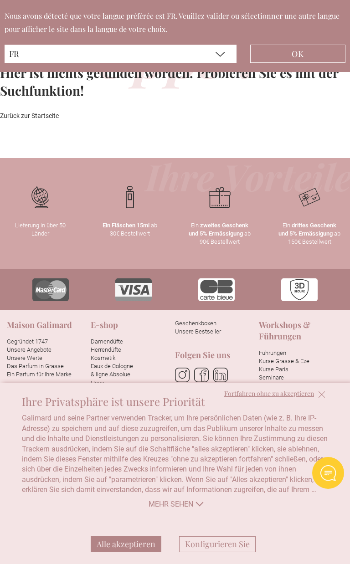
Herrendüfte (106, 349)
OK (298, 53)
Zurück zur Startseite (29, 115)
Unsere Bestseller (198, 331)
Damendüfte (107, 341)
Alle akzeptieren (126, 543)
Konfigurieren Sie (217, 543)
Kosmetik (103, 357)
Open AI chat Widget (328, 473)
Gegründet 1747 (27, 341)
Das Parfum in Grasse (35, 366)
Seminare (271, 377)
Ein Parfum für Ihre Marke (39, 374)
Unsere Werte (24, 357)
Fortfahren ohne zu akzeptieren (269, 394)
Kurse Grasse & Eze (284, 361)
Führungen (272, 352)
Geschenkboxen (195, 323)
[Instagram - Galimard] (182, 375)
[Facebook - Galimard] (201, 375)
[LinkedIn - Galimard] (220, 375)
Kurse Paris (273, 369)
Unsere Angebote (29, 349)
